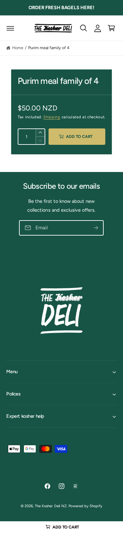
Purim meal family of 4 (49, 47)
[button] (10, 28)
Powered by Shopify (85, 506)
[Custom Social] (76, 486)
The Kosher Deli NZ (50, 506)
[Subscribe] (96, 228)
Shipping (51, 117)
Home (17, 47)
